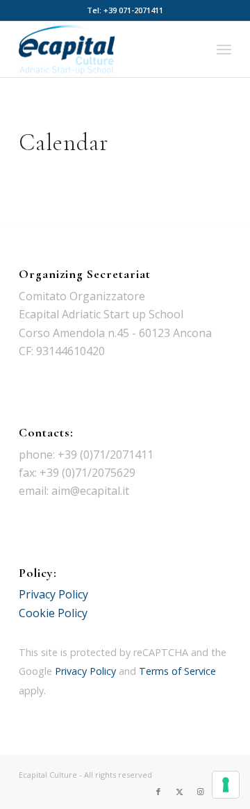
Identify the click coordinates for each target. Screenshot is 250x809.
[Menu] (224, 49)
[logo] (104, 49)
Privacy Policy (53, 594)
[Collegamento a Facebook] (158, 791)
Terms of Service (177, 671)
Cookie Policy (53, 613)
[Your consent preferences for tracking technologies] (225, 784)
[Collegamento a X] (179, 791)
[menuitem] (224, 49)
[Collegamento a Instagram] (200, 791)
